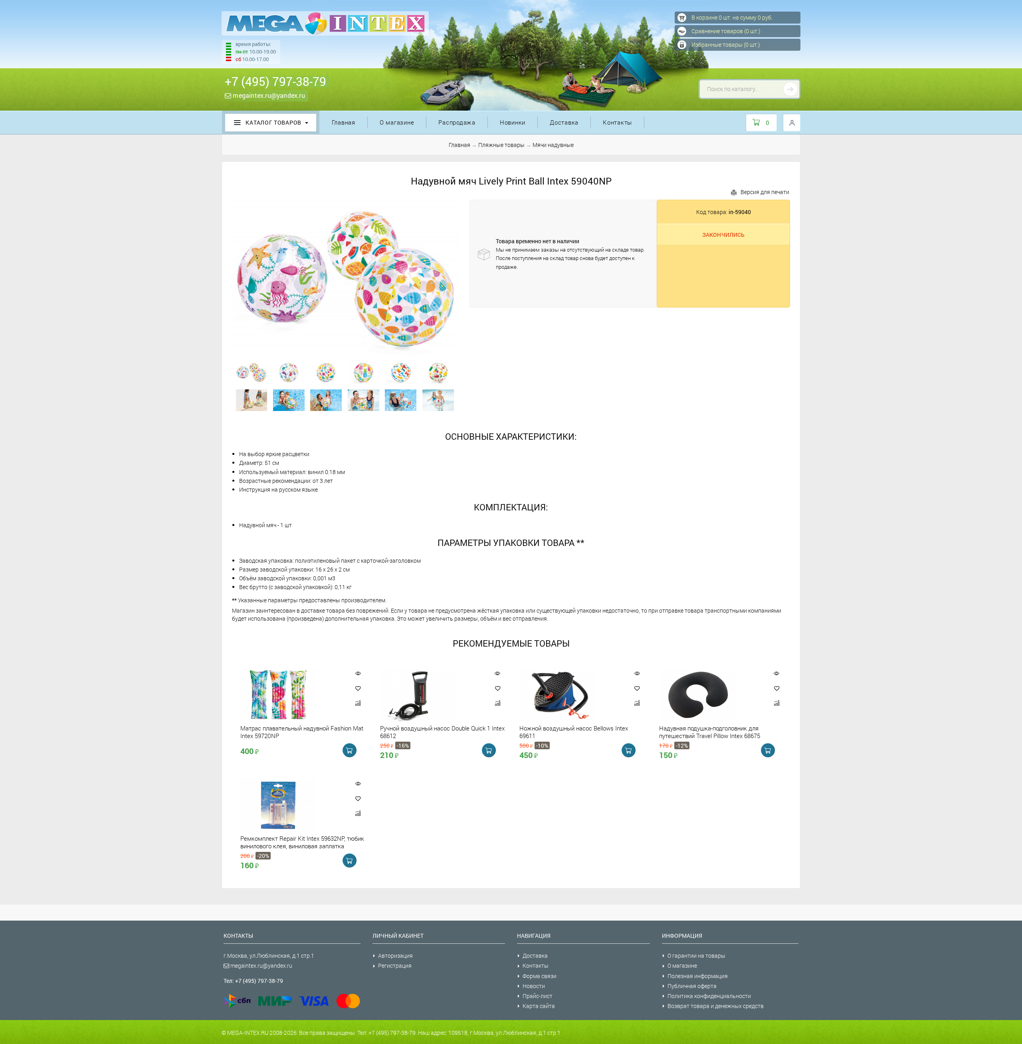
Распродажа (456, 122)
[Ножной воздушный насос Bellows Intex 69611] (571, 694)
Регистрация (395, 965)
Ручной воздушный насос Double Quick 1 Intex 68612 (442, 732)
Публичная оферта (692, 986)
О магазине (397, 122)
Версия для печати (765, 192)
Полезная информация (697, 976)
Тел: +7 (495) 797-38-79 (253, 980)
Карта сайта (539, 1006)
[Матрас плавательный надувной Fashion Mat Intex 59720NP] (292, 694)
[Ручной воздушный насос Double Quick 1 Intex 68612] (432, 694)
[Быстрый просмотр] (358, 673)
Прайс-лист (538, 996)
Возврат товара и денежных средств (715, 1006)
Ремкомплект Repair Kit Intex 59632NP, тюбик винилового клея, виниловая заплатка (302, 842)
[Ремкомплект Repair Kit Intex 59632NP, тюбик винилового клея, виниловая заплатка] (292, 805)
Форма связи (540, 976)
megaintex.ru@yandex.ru (268, 95)
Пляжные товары (501, 145)
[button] (358, 688)
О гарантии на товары (696, 955)
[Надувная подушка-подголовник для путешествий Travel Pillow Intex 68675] (711, 694)
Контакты (617, 122)
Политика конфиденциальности (709, 996)
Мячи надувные (553, 145)
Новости (534, 986)
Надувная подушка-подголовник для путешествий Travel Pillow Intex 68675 (709, 732)
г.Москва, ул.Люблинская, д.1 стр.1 (269, 955)
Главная (343, 122)
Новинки (512, 122)
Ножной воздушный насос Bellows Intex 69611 (573, 732)
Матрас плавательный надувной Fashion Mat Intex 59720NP (301, 732)
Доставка (564, 122)
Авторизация (395, 955)
